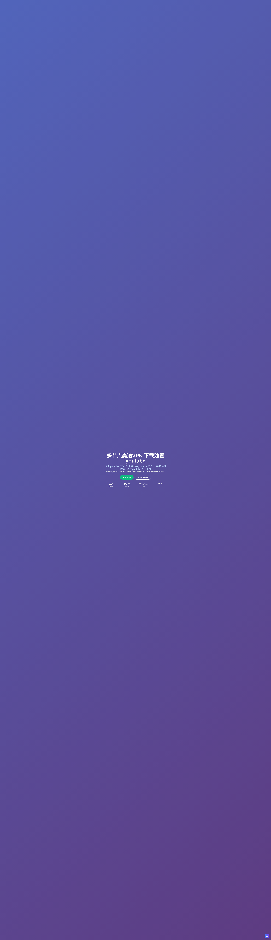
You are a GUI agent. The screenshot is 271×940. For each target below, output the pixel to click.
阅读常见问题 (144, 477)
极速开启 (128, 477)
